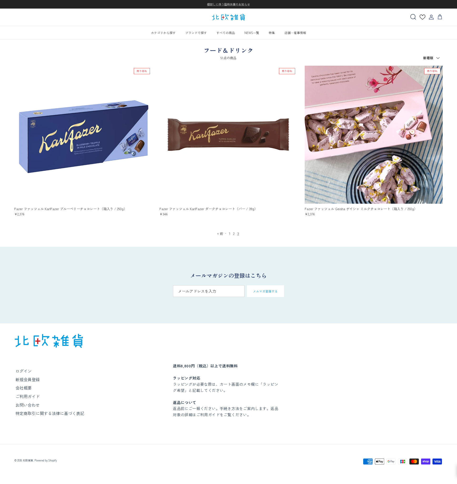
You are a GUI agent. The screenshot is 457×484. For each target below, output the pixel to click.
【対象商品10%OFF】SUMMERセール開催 (228, 5)
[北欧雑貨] (228, 17)
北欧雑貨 (28, 460)
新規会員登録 (27, 379)
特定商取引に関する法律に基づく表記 (49, 413)
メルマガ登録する (265, 291)
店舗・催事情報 (295, 32)
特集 (272, 32)
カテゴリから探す (163, 32)
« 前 (220, 233)
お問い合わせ (27, 405)
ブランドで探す (196, 32)
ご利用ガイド (27, 396)
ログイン (23, 371)
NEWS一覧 (251, 32)
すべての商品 (225, 32)
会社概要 (23, 388)
